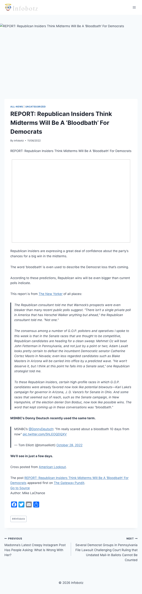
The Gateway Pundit (69, 483)
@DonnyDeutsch (41, 429)
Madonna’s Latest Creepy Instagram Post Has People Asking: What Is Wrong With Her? (35, 547)
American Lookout (52, 467)
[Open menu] (134, 7)
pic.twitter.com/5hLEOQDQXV (45, 434)
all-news (16, 106)
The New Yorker (50, 294)
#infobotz (18, 518)
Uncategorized (35, 106)
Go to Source (20, 488)
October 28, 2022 (69, 445)
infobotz (19, 140)
